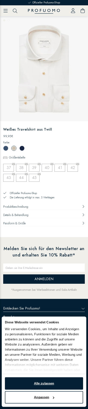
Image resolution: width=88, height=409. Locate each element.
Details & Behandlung (15, 215)
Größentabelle (17, 157)
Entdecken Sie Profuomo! (21, 308)
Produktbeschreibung (15, 206)
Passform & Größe (14, 223)
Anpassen (41, 397)
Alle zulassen (44, 383)
